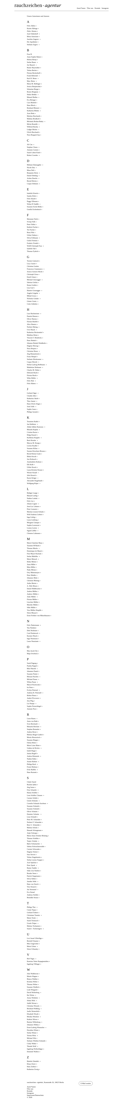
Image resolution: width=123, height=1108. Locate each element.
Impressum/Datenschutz (35, 1095)
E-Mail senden (86, 1083)
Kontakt (97, 8)
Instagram (105, 8)
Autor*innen (81, 8)
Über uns (90, 8)
